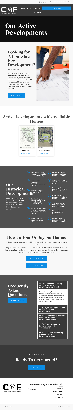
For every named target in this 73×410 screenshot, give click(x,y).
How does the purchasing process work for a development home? (51, 334)
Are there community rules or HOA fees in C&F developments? (52, 309)
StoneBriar (25, 150)
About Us (60, 388)
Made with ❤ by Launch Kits (63, 407)
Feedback (60, 394)
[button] (52, 285)
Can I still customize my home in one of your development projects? (50, 285)
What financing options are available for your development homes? (52, 317)
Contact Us (59, 397)
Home (23, 8)
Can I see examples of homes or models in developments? (49, 326)
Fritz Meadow (44, 150)
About (28, 8)
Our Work (37, 12)
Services (35, 8)
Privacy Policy (58, 391)
